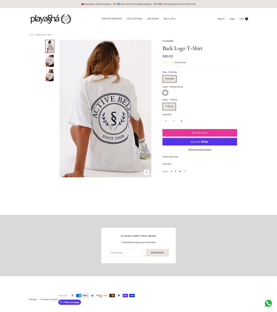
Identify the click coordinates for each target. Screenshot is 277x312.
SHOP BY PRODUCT (112, 18)
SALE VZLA (169, 18)
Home (31, 34)
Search (221, 18)
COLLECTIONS (134, 18)
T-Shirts (169, 106)
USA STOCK (153, 18)
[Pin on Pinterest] (175, 171)
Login (232, 18)
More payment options (199, 149)
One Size (169, 78)
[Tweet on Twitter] (180, 171)
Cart (243, 18)
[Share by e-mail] (185, 171)
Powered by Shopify (49, 299)
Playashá (168, 41)
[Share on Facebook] (171, 171)
